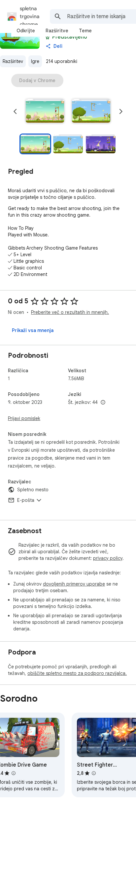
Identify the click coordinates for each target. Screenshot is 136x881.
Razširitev (13, 61)
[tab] (25, 31)
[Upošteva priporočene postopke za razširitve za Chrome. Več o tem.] (47, 37)
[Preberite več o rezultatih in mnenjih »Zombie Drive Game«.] (13, 773)
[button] (45, 111)
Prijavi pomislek (24, 418)
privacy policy (107, 558)
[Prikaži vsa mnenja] (32, 330)
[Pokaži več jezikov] (103, 403)
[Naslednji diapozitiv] (120, 111)
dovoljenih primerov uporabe (74, 584)
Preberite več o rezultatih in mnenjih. (70, 312)
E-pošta (25, 500)
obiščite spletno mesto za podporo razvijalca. (77, 673)
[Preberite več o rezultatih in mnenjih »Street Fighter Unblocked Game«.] (94, 773)
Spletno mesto (33, 490)
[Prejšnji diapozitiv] (15, 111)
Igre (35, 61)
